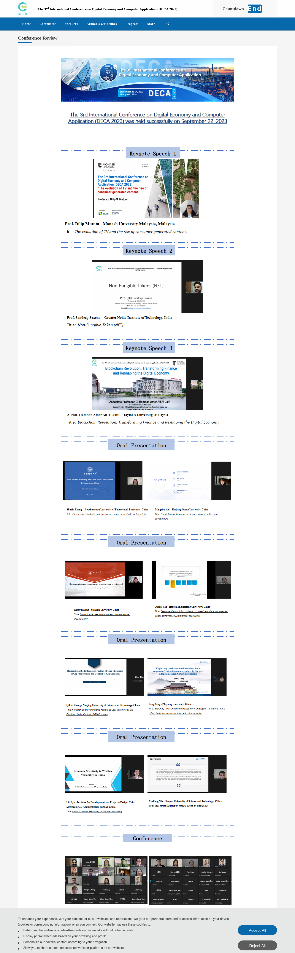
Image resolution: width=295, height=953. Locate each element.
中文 (167, 23)
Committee (48, 23)
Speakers (71, 23)
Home (26, 23)
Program (132, 23)
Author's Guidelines (102, 23)
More (151, 23)
